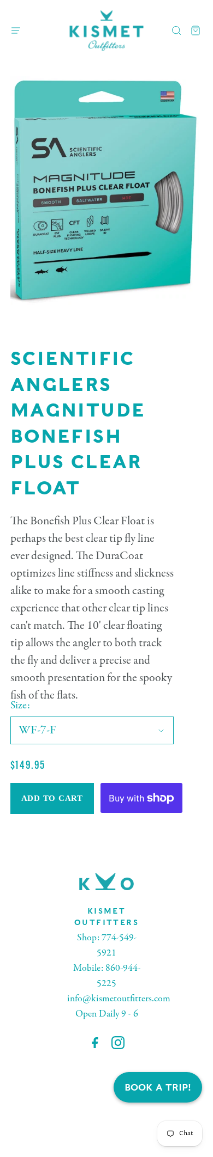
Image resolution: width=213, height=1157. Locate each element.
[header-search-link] (176, 31)
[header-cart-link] (195, 31)
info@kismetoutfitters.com (118, 999)
